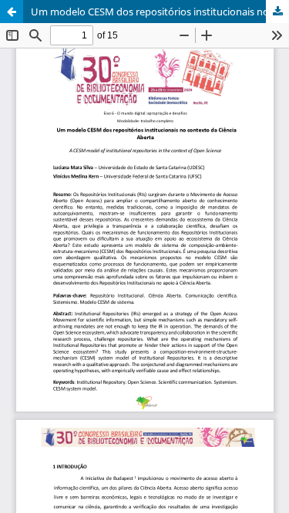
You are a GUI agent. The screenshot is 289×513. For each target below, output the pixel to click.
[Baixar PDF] (277, 11)
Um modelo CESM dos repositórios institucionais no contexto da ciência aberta (160, 11)
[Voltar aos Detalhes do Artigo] (11, 11)
